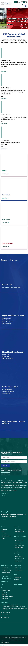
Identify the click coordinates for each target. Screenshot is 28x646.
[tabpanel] (14, 18)
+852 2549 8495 (6, 614)
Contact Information (5, 642)
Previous (2, 18)
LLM (2, 584)
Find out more (4, 493)
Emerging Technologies (8, 391)
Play (21, 26)
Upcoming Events (6, 590)
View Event (3, 519)
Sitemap (20, 640)
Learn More (4, 173)
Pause (25, 26)
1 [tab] (2, 26)
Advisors (4, 533)
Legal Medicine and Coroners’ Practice (6, 577)
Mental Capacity (6, 356)
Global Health (5, 320)
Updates (17, 579)
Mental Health (5, 354)
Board (3, 531)
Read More (3, 24)
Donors (3, 538)
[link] (6, 449)
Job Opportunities (19, 570)
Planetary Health (6, 323)
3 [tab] (5, 26)
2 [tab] (3, 26)
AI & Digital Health (7, 389)
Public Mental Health (7, 322)
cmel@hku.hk (6, 617)
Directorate (4, 529)
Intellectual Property (7, 393)
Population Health (6, 318)
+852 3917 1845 (6, 612)
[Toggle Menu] (26, 6)
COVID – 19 (18, 568)
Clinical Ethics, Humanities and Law (11, 287)
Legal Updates (18, 584)
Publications (4, 581)
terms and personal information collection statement (11, 471)
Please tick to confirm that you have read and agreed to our (12, 470)
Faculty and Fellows (6, 536)
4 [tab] (7, 26)
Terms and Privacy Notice (6, 640)
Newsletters (18, 577)
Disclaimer (15, 640)
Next (26, 18)
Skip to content (3, 645)
